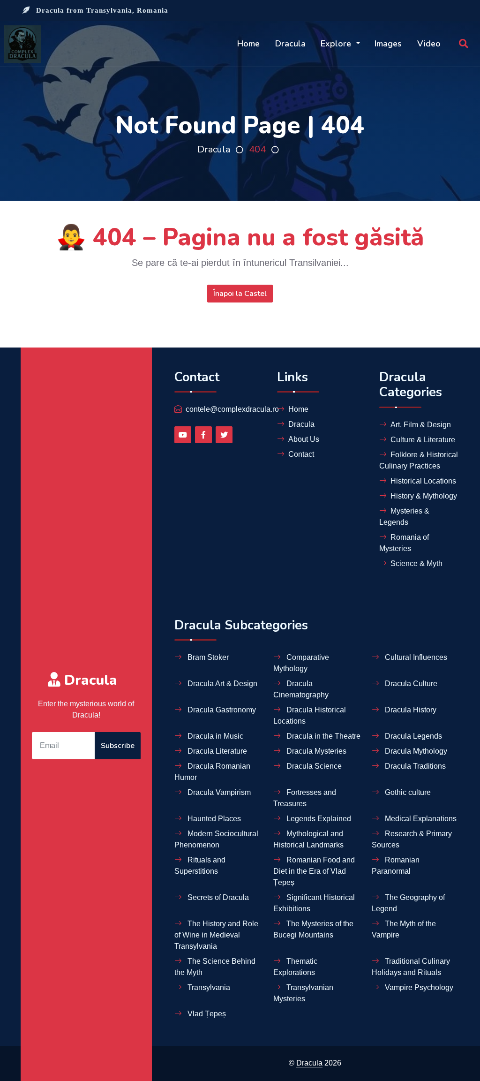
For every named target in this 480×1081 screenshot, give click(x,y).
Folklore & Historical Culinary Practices (418, 460)
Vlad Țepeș (206, 1014)
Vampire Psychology (418, 987)
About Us (303, 439)
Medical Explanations (420, 819)
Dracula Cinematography (301, 689)
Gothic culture (407, 792)
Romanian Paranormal (396, 865)
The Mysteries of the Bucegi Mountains (313, 929)
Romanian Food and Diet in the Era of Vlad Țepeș (314, 871)
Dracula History (409, 710)
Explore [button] (337, 43)
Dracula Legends (412, 736)
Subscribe (118, 746)
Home (248, 43)
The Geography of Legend (408, 903)
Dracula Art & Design (221, 684)
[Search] (463, 44)
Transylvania (208, 987)
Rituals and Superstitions (199, 865)
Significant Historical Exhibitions (314, 903)
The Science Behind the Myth (214, 966)
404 (257, 149)
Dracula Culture (410, 684)
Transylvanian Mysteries (303, 993)
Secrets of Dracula (217, 897)
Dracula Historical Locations (309, 715)
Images (388, 43)
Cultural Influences (415, 657)
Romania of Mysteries (404, 542)
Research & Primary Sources (412, 839)
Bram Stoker (207, 657)
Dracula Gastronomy (221, 710)
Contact (301, 454)
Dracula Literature (216, 751)
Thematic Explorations (295, 966)
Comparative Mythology (301, 663)
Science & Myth (416, 563)
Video (429, 43)
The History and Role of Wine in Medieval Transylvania (216, 935)
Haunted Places (213, 819)
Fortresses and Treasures (304, 798)
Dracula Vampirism (218, 792)
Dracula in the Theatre (322, 736)
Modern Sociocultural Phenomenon (216, 839)
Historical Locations (423, 481)
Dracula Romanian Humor (212, 771)
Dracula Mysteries (315, 751)
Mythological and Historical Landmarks (308, 839)
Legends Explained (318, 819)
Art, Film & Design (420, 425)
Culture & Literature (422, 440)
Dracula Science (313, 766)
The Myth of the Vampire (404, 929)
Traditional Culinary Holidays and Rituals (411, 966)
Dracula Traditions (414, 766)
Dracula (290, 43)
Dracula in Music (214, 736)
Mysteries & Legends (404, 516)
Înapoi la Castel (240, 293)
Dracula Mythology (415, 751)
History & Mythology (423, 496)
